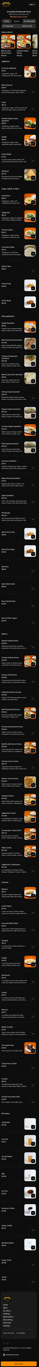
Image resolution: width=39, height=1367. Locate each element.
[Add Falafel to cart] (33, 143)
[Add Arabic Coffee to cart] (33, 1230)
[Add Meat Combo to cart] (33, 854)
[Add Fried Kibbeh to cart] (33, 161)
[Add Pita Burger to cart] (33, 519)
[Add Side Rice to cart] (33, 571)
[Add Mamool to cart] (33, 1016)
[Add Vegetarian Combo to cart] (33, 820)
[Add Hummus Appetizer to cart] (33, 75)
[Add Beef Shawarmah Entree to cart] (33, 716)
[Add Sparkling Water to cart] (33, 1247)
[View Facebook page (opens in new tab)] (4, 1343)
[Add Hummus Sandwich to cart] (33, 467)
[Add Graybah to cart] (33, 947)
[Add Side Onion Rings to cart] (33, 554)
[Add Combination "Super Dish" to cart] (33, 837)
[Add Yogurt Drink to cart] (33, 1265)
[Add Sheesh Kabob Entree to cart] (33, 647)
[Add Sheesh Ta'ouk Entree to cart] (33, 785)
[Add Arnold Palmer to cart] (33, 1161)
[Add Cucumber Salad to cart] (33, 254)
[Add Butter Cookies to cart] (33, 1033)
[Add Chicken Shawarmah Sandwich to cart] (33, 364)
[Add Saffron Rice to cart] (33, 271)
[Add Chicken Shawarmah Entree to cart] (33, 733)
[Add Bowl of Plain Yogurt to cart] (33, 623)
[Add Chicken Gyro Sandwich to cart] (33, 398)
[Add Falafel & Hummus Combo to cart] (33, 699)
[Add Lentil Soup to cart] (33, 202)
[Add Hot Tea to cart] (33, 1195)
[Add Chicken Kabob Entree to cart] (28, 45)
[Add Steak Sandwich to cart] (33, 502)
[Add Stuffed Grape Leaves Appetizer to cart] (33, 126)
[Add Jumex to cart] (33, 1281)
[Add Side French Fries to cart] (33, 537)
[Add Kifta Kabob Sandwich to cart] (33, 450)
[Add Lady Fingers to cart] (33, 912)
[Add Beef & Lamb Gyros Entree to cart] (12, 45)
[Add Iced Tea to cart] (33, 1144)
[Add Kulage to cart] (33, 964)
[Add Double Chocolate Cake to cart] (33, 1102)
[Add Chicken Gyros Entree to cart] (33, 768)
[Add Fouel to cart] (33, 109)
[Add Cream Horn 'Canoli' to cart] (33, 1068)
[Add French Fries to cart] (33, 288)
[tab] (7, 21)
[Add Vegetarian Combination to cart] (33, 871)
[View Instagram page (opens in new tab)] (7, 1343)
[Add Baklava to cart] (33, 896)
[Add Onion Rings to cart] (33, 305)
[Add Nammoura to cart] (33, 982)
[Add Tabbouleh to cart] (33, 219)
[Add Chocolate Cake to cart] (33, 1051)
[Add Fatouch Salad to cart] (33, 236)
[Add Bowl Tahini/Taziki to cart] (33, 606)
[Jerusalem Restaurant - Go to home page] (6, 4)
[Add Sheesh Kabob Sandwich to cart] (33, 416)
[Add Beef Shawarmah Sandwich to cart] (33, 346)
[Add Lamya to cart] (33, 999)
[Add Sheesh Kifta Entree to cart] (33, 681)
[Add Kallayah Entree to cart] (33, 802)
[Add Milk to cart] (33, 1178)
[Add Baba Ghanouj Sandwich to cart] (33, 485)
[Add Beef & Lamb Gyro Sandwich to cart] (33, 381)
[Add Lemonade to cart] (33, 1127)
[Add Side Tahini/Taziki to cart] (33, 588)
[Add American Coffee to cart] (33, 1213)
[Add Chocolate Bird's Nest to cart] (33, 930)
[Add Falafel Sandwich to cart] (33, 330)
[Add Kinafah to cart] (33, 1085)
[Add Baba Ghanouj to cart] (33, 92)
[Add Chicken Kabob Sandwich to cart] (33, 433)
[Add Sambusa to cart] (33, 178)
